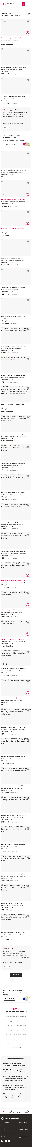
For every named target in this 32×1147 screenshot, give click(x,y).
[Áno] (5, 127)
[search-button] (23, 4)
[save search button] (29, 14)
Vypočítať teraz (10, 144)
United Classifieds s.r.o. (14, 1145)
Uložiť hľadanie (9, 998)
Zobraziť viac (25, 119)
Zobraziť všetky (16, 1047)
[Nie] (9, 127)
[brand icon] (2, 4)
